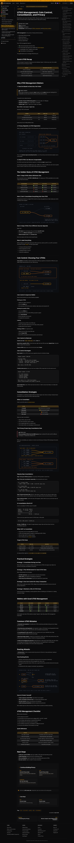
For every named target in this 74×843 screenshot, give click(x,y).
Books (39, 827)
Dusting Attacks (64, 68)
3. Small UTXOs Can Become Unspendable (67, 16)
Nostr (54, 827)
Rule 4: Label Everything (66, 29)
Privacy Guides (25, 830)
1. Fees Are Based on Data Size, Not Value (67, 11)
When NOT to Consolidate (67, 48)
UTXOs (33, 28)
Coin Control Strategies (66, 37)
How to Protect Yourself (66, 71)
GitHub (54, 830)
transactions (38, 28)
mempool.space (31, 402)
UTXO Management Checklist (66, 73)
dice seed (63, 0)
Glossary (9, 832)
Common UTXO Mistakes (66, 66)
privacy (30, 810)
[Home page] (18, 6)
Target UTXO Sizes (65, 50)
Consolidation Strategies (66, 39)
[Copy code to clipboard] (57, 356)
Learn (13, 3)
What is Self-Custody (11, 829)
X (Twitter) (55, 829)
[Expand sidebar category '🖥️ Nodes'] (14, 38)
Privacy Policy (40, 836)
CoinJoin (27, 244)
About (39, 834)
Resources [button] (22, 3)
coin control (25, 810)
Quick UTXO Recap (65, 7)
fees (33, 810)
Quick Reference (65, 74)
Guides (17, 3)
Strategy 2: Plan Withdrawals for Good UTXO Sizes (67, 56)
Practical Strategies (65, 51)
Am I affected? (51, 0)
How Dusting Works (66, 69)
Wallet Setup (25, 827)
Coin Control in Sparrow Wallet (66, 34)
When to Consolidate (66, 41)
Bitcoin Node (25, 834)
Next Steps (63, 76)
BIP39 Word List (41, 830)
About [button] (52, 3)
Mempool (40, 832)
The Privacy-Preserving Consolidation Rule (66, 43)
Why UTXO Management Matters (67, 8)
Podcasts (40, 829)
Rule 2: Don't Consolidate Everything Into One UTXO (67, 24)
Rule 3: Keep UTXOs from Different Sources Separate (67, 27)
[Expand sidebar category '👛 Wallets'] (14, 12)
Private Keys (9, 830)
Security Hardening (26, 829)
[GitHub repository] (56, 3)
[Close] (72, 1)
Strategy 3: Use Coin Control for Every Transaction (67, 59)
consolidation (38, 810)
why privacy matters (47, 28)
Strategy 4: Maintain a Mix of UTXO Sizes (67, 62)
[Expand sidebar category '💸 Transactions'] (14, 14)
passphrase (68, 0)
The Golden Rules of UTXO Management (66, 19)
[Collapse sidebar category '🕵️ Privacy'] (14, 16)
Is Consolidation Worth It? (67, 46)
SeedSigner (24, 836)
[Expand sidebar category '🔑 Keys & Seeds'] (14, 10)
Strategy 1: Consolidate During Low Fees (66, 54)
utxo (21, 810)
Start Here (9, 827)
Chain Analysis (41, 47)
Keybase (55, 832)
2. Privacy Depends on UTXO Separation (67, 13)
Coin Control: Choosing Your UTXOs (66, 31)
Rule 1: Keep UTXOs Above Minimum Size (67, 22)
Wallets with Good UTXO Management (66, 65)
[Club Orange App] (60, 3)
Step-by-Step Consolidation (67, 45)
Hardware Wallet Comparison (13, 834)
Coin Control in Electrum (67, 36)
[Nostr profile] (58, 3)
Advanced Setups (25, 832)
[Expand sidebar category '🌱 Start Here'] (14, 8)
